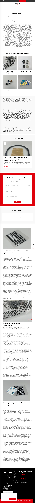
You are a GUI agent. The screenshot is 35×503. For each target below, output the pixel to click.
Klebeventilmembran (25, 90)
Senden (17, 201)
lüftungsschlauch (9, 90)
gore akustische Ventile (17, 215)
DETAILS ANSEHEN (10, 63)
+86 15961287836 (24, 479)
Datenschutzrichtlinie (20, 501)
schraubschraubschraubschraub (25, 71)
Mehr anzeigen (6, 166)
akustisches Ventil (27, 215)
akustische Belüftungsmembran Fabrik (20, 217)
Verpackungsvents (16, 482)
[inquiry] (34, 248)
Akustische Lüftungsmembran (10, 72)
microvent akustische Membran (10, 219)
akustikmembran (7, 217)
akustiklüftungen (7, 215)
